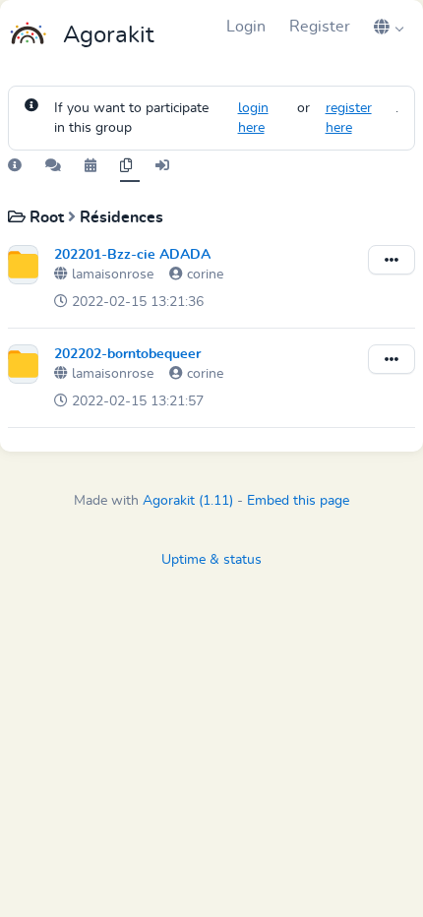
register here (349, 118)
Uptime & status (211, 560)
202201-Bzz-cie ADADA (132, 255)
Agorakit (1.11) (188, 501)
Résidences (121, 217)
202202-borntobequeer (127, 354)
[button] (388, 26)
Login (246, 26)
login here (253, 118)
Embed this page (298, 501)
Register (319, 26)
